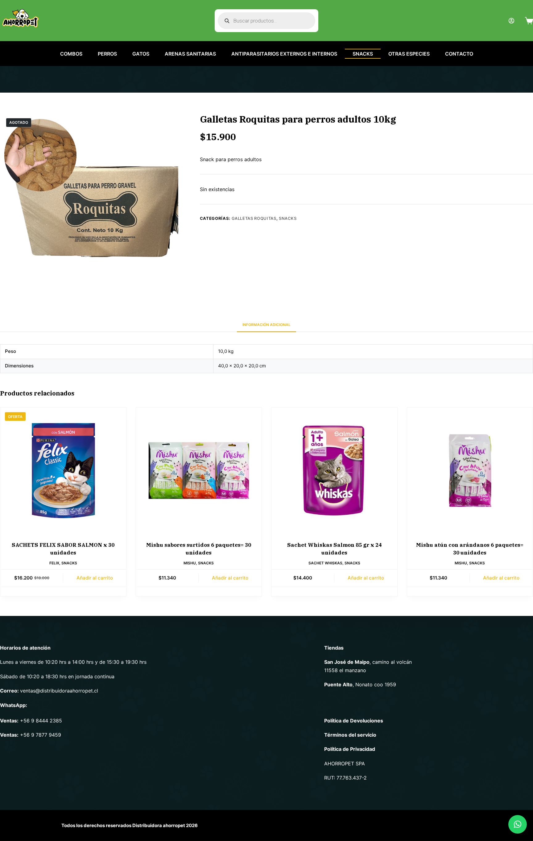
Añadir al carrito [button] (94, 578)
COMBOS (71, 54)
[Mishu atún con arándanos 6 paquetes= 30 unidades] (470, 470)
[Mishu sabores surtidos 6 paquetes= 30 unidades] (199, 470)
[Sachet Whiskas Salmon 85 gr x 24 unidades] (334, 470)
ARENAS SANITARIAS (190, 54)
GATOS (140, 54)
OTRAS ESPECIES (409, 54)
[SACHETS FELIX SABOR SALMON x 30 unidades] (63, 470)
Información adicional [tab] (266, 324)
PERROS (107, 54)
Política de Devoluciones (353, 721)
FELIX (54, 563)
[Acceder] (511, 20)
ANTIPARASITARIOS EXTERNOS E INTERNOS (284, 54)
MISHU (190, 563)
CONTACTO (459, 54)
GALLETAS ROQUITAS (254, 218)
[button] (517, 824)
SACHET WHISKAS (325, 563)
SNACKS (363, 54)
